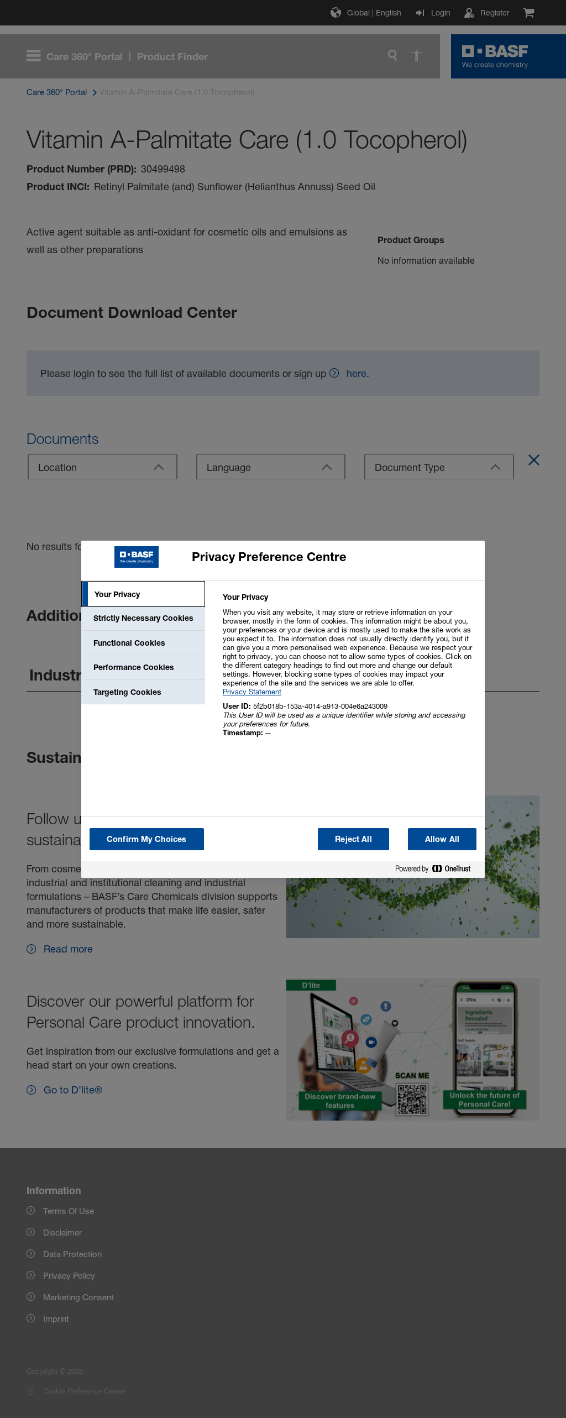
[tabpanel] (349, 671)
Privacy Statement (252, 691)
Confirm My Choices (147, 839)
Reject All (353, 839)
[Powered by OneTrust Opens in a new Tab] (437, 871)
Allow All (442, 839)
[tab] (143, 594)
